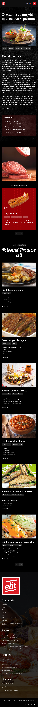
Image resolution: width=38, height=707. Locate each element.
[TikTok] (31, 704)
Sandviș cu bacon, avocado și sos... (18, 491)
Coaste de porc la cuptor (14, 340)
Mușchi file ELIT (12, 213)
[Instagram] (25, 704)
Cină (9, 293)
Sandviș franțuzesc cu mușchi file (18, 542)
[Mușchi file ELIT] (19, 200)
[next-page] (21, 564)
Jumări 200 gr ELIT (7, 670)
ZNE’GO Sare (6, 659)
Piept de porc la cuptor (13, 290)
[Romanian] (30, 3)
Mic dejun (19, 49)
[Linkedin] (28, 704)
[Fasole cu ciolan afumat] (19, 426)
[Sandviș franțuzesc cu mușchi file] (19, 526)
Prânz (4, 293)
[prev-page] (17, 233)
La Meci (11, 49)
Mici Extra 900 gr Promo (9, 667)
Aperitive (13, 217)
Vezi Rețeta (5, 307)
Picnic (4, 49)
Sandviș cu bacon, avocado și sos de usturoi (15, 646)
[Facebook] (22, 704)
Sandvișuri (27, 49)
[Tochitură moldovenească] (19, 375)
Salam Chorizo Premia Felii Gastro (12, 673)
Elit (7, 207)
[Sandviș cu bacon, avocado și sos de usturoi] (19, 476)
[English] (27, 3)
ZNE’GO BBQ (5, 662)
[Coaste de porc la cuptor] (19, 325)
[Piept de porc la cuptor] (19, 274)
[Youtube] (34, 704)
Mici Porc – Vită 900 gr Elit (10, 665)
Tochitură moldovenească (14, 390)
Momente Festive (17, 394)
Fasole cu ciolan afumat (13, 441)
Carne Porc (7, 211)
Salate (19, 217)
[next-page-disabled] (21, 233)
